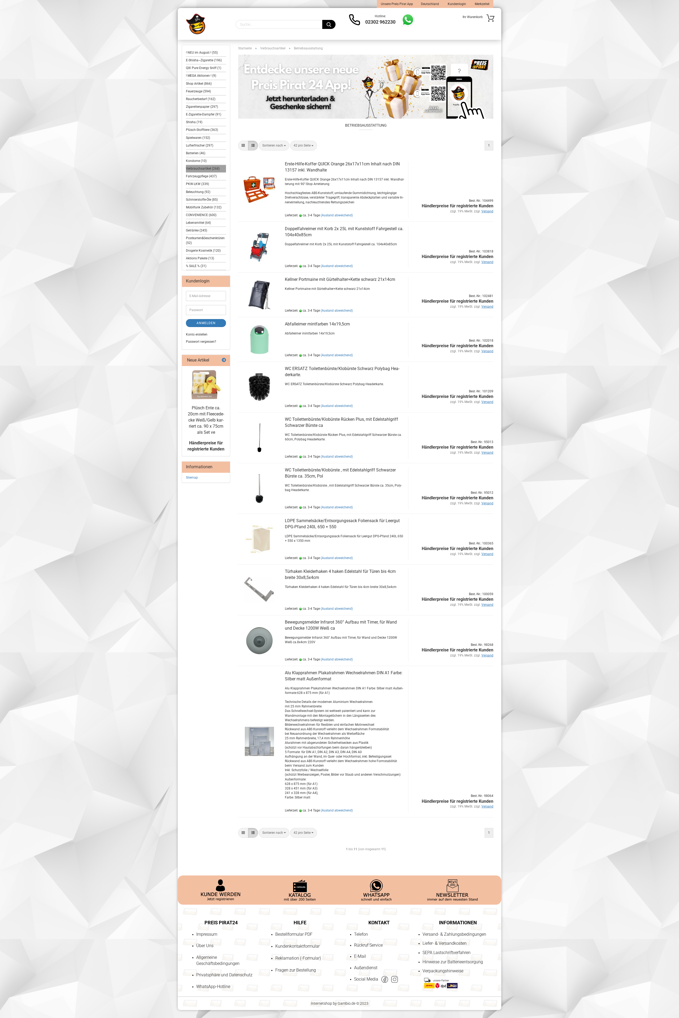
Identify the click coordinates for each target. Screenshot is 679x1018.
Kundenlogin (456, 4)
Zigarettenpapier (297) (202, 107)
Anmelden (206, 323)
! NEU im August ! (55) (202, 52)
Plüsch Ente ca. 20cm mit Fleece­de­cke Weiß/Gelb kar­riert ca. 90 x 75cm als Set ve (206, 420)
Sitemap (192, 477)
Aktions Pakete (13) (200, 258)
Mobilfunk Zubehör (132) (203, 207)
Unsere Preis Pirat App (397, 4)
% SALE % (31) (196, 266)
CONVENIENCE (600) (201, 215)
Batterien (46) (195, 153)
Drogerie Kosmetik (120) (203, 250)
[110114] (206, 384)
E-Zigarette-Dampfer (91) (203, 114)
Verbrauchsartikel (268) (203, 168)
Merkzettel (481, 4)
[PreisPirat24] (196, 24)
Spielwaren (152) (198, 138)
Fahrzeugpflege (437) (201, 176)
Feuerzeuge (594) (198, 91)
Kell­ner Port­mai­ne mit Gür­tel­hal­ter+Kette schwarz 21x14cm (340, 279)
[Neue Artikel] (224, 360)
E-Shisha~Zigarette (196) (204, 60)
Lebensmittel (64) (198, 223)
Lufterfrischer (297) (199, 145)
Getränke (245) (196, 230)
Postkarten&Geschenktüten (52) (205, 240)
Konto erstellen (196, 334)
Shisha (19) (194, 122)
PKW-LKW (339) (197, 184)
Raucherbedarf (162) (200, 99)
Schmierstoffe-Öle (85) (202, 199)
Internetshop (321, 1003)
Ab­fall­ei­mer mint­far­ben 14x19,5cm (317, 324)
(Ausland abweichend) (337, 215)
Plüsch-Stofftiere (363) (202, 130)
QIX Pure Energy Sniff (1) (203, 68)
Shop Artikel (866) (199, 83)
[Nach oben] (15, 983)
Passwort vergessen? (201, 341)
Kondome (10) (196, 161)
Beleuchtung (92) (198, 192)
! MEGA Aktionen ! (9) (201, 76)
